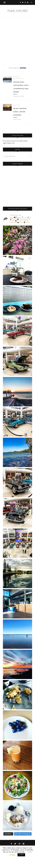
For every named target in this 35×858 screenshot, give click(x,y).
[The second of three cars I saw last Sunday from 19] (17, 361)
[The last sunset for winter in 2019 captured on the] (17, 391)
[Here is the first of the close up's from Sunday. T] (17, 513)
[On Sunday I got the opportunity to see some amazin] (17, 543)
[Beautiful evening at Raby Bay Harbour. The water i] (17, 573)
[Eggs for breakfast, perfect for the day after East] (17, 725)
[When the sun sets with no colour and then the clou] (17, 664)
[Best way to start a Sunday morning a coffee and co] (17, 300)
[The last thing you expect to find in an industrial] (17, 240)
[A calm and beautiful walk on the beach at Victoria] (17, 634)
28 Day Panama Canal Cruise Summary (19, 112)
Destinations (18, 78)
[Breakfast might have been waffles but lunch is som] (17, 785)
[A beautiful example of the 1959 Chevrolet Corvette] (17, 482)
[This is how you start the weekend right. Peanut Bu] (17, 270)
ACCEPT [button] (21, 855)
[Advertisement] (17, 40)
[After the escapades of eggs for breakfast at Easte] (17, 694)
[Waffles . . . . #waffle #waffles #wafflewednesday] (17, 816)
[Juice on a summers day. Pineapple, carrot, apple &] (17, 755)
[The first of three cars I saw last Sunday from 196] (17, 422)
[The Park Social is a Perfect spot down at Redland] (17, 603)
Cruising (16, 76)
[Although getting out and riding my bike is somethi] (17, 452)
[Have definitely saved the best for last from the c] (17, 331)
